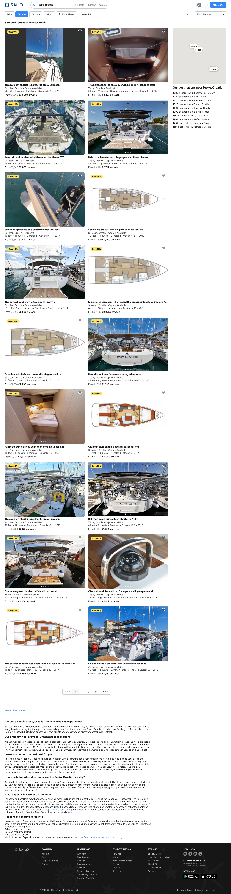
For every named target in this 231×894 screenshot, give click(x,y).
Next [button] (105, 691)
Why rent (81, 853)
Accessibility (211, 890)
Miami (115, 857)
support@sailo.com (54, 809)
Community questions (88, 874)
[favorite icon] (80, 31)
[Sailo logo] (26, 850)
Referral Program (85, 878)
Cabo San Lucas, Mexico (160, 857)
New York (117, 853)
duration (91, 4)
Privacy (180, 890)
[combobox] (56, 4)
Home (8, 710)
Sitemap (199, 890)
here (69, 812)
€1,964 (194, 46)
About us (46, 853)
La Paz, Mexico (155, 853)
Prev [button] (67, 691)
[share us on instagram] (195, 854)
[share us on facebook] (190, 854)
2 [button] (81, 691)
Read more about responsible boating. (103, 837)
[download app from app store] (209, 876)
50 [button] (96, 691)
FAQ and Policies (50, 860)
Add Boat (218, 4)
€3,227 (198, 50)
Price (9, 14)
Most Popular (204, 14)
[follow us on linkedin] (200, 854)
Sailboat (22, 14)
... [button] (89, 691)
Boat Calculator (84, 864)
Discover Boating (85, 871)
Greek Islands (154, 867)
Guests (103, 4)
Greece (116, 867)
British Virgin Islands (122, 860)
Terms (189, 890)
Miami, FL (152, 864)
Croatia (116, 864)
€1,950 (214, 69)
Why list (81, 860)
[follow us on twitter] (185, 854)
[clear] (75, 5)
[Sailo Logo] (14, 5)
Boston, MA (154, 860)
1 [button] (75, 691)
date (81, 4)
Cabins (49, 14)
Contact (45, 864)
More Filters (68, 14)
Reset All (86, 14)
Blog (44, 857)
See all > (117, 871)
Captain (36, 14)
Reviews (81, 867)
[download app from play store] (191, 876)
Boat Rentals (83, 857)
